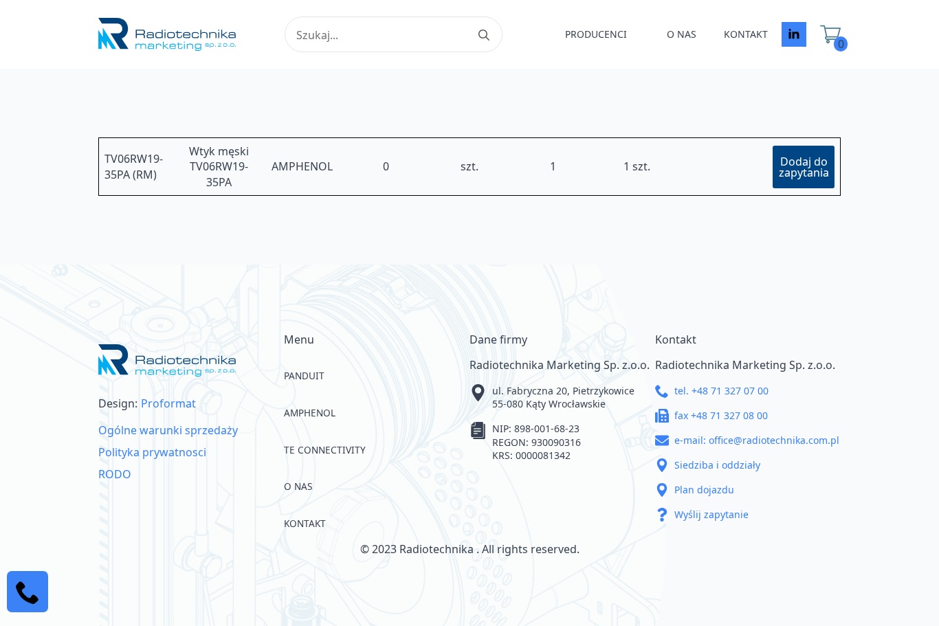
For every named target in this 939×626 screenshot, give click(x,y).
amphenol (309, 412)
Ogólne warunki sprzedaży (168, 430)
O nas (681, 34)
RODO (114, 474)
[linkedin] (794, 34)
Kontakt (746, 34)
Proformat (168, 403)
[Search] (484, 35)
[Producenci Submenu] (640, 34)
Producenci (596, 34)
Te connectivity (325, 449)
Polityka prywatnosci (152, 452)
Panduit (304, 375)
